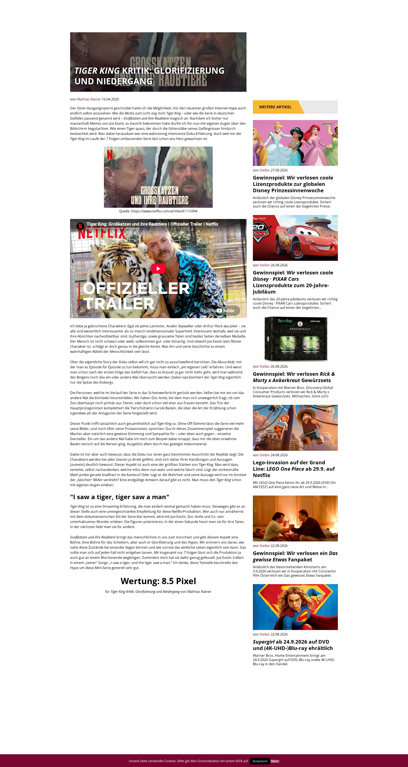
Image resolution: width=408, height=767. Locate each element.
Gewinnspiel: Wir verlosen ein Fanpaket (295, 556)
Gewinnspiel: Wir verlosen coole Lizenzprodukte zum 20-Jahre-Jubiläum (293, 282)
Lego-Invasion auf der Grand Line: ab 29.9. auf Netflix (294, 469)
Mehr (275, 761)
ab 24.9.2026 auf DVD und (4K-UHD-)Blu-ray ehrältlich (293, 644)
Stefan (265, 170)
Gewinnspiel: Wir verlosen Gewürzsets (294, 377)
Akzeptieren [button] (260, 761)
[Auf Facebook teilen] (331, 159)
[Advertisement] (158, 630)
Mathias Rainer (89, 99)
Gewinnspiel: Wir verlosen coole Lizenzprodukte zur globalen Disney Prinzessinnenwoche (293, 184)
